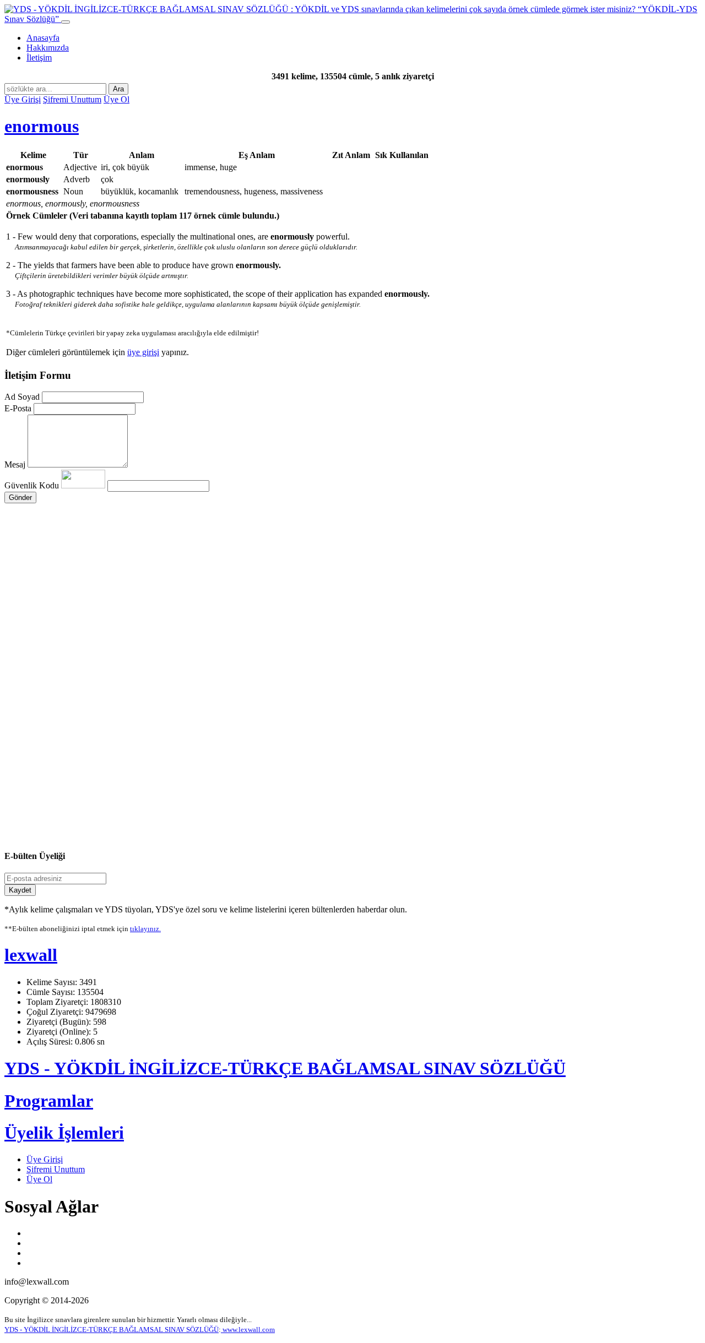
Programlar (48, 1101)
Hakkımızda (47, 47)
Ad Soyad (22, 396)
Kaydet (20, 890)
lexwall (30, 955)
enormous (41, 126)
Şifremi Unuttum (72, 99)
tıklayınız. (145, 929)
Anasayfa (42, 37)
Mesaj (14, 464)
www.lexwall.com (248, 1329)
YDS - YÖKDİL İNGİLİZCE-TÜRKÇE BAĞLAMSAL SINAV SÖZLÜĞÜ (285, 1068)
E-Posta (17, 408)
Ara (118, 89)
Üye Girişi (22, 99)
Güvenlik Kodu (32, 485)
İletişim (39, 57)
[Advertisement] (334, 608)
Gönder (20, 497)
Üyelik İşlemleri (64, 1133)
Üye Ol (116, 99)
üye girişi (143, 352)
